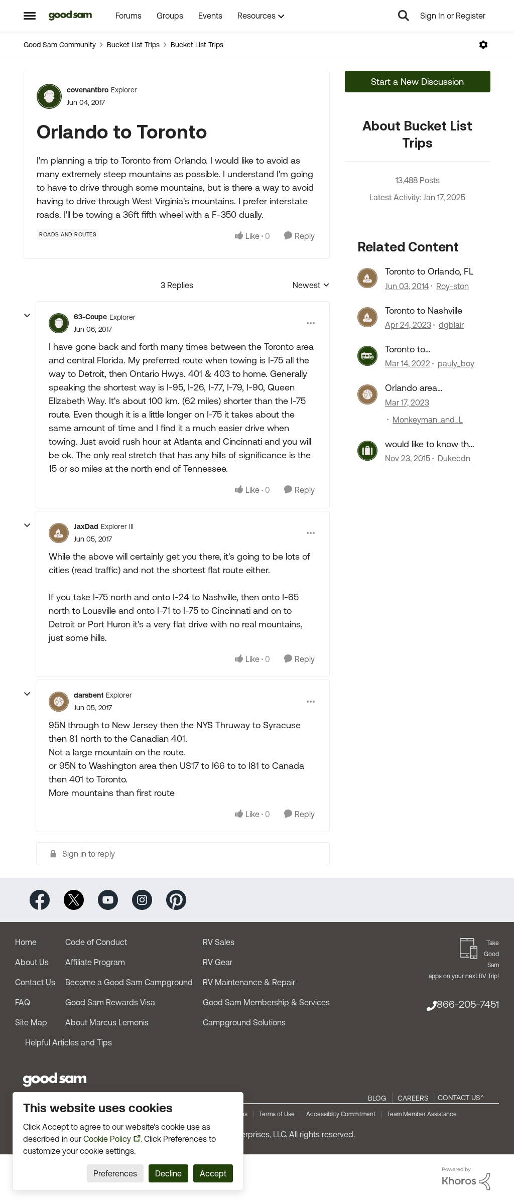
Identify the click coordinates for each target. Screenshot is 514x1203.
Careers (413, 1098)
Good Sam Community (60, 45)
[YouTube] (108, 899)
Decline (168, 1173)
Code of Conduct (96, 942)
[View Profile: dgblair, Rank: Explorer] (367, 317)
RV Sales (218, 942)
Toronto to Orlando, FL (429, 271)
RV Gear (217, 962)
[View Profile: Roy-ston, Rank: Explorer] (367, 278)
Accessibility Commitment (340, 1114)
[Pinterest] (176, 899)
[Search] (404, 16)
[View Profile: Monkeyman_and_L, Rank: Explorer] (367, 394)
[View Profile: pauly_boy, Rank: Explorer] (367, 356)
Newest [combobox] (311, 286)
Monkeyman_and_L (428, 419)
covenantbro (87, 90)
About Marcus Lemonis (107, 1022)
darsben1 (88, 695)
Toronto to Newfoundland (414, 349)
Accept (213, 1173)
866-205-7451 (468, 1004)
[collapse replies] (27, 316)
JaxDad (86, 526)
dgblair (451, 324)
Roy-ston (452, 286)
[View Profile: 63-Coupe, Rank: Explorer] (59, 323)
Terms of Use (277, 1114)
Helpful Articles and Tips (68, 1042)
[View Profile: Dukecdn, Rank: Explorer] (367, 451)
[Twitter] (74, 899)
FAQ (22, 1002)
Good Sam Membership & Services (266, 1002)
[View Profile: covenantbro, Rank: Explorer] (49, 96)
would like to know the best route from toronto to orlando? (429, 444)
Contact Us (35, 982)
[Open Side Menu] (30, 15)
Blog (377, 1098)
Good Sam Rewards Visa (110, 1002)
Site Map (31, 1022)
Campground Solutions (244, 1022)
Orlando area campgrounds (413, 387)
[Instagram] (142, 899)
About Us (32, 962)
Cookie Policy (107, 1138)
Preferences (115, 1173)
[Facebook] (40, 899)
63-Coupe (90, 317)
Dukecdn (454, 458)
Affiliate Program (95, 962)
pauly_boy (456, 363)
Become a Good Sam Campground (129, 982)
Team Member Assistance (422, 1114)
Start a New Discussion (417, 81)
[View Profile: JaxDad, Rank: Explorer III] (59, 533)
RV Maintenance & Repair (249, 982)
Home (26, 942)
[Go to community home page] (70, 15)
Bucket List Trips (133, 45)
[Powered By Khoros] (466, 1178)
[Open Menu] (483, 45)
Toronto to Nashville (423, 310)
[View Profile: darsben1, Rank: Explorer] (59, 702)
